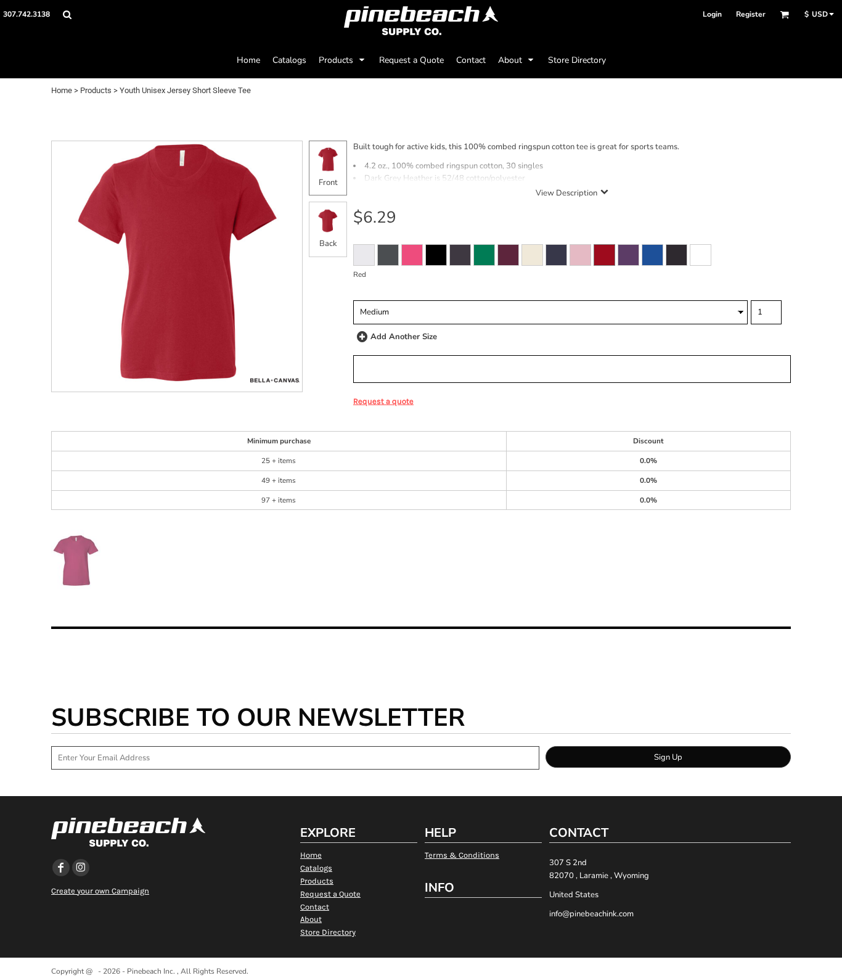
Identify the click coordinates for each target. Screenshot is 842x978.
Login (712, 14)
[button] (67, 14)
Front (328, 182)
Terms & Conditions (462, 855)
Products (96, 90)
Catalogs (316, 868)
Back (328, 243)
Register (751, 14)
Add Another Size (403, 336)
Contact (314, 906)
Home (61, 90)
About (311, 919)
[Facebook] (61, 867)
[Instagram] (80, 867)
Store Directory (328, 932)
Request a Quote (330, 893)
